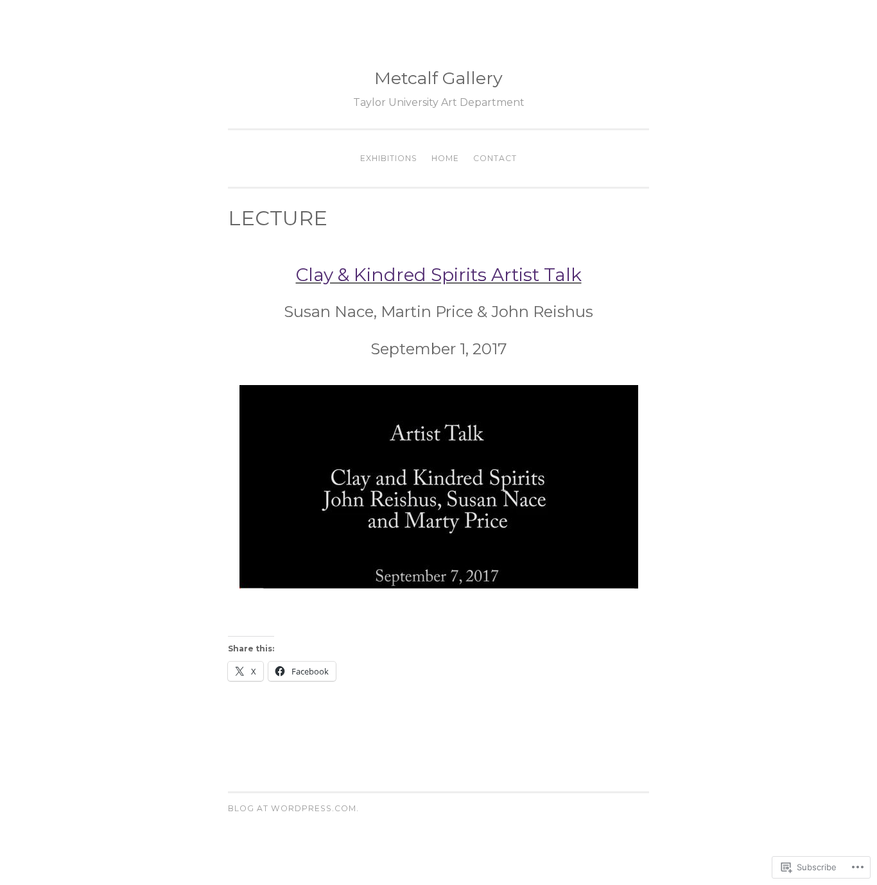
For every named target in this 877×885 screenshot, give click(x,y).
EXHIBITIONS (388, 158)
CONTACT (495, 158)
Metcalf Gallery (438, 78)
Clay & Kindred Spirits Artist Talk (439, 275)
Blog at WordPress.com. (293, 808)
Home (445, 158)
